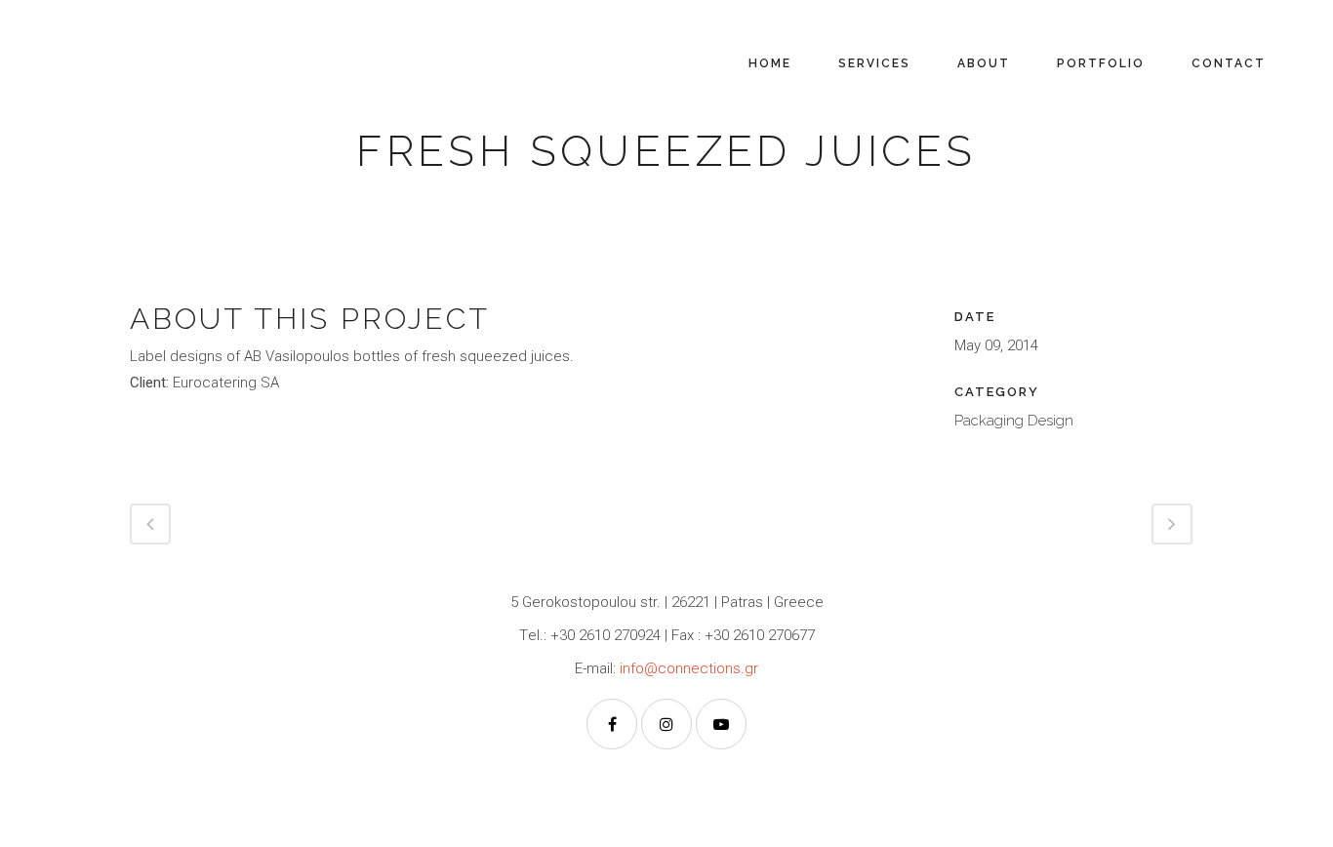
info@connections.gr (689, 668)
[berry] (136, 256)
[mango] (139, 256)
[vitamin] (143, 256)
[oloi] (132, 256)
